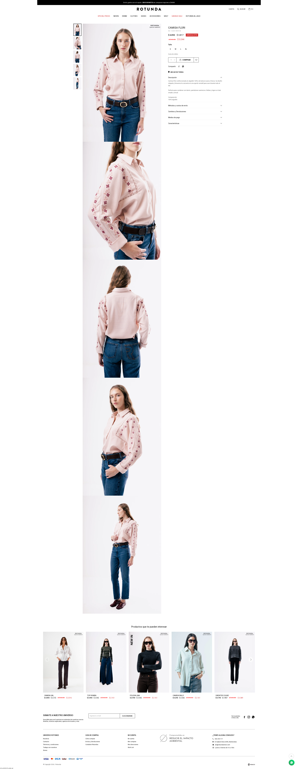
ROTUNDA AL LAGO (193, 16)
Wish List (131, 747)
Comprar (186, 60)
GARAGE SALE (177, 16)
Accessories (155, 16)
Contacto (46, 741)
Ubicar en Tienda (176, 72)
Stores (45, 750)
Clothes (133, 16)
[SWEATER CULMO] (234, 662)
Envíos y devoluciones (92, 741)
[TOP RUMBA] (106, 662)
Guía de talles (173, 54)
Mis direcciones (133, 744)
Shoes (143, 16)
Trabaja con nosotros (50, 747)
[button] (241, 9)
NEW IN (116, 16)
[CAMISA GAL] (63, 662)
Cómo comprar (90, 739)
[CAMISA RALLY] (192, 662)
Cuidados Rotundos (91, 744)
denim (124, 16)
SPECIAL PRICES (104, 16)
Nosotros (46, 739)
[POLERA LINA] (149, 662)
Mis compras (132, 741)
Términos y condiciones (51, 744)
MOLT (166, 16)
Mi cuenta (131, 739)
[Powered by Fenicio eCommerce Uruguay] (251, 764)
